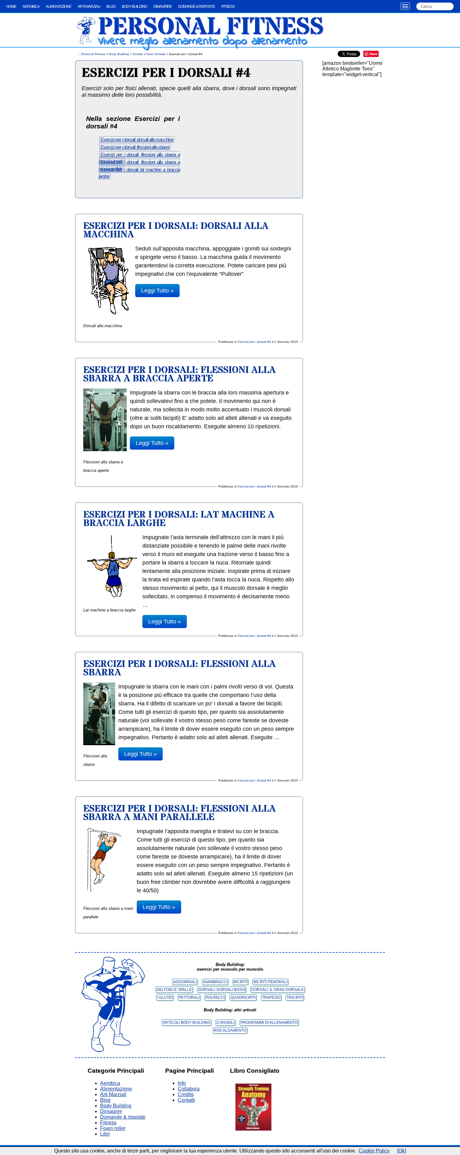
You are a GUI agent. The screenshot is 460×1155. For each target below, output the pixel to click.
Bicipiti (240, 982)
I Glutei (164, 997)
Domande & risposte (196, 6)
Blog (110, 6)
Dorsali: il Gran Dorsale (149, 54)
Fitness (228, 6)
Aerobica (31, 6)
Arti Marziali (89, 6)
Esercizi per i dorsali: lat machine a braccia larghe (178, 519)
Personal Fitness (211, 27)
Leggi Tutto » (157, 290)
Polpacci (215, 997)
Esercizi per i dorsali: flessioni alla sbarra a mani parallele (179, 813)
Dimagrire (162, 6)
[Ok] (401, 1150)
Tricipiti (295, 997)
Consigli (225, 1022)
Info (182, 1083)
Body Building (134, 6)
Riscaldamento (230, 1030)
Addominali (185, 982)
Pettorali (189, 997)
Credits (186, 1094)
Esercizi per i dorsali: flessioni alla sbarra (134, 147)
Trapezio (271, 997)
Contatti (186, 1100)
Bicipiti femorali (270, 982)
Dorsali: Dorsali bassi (221, 989)
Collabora (189, 1088)
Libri (105, 1134)
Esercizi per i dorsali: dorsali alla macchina (136, 139)
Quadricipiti (243, 997)
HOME (11, 6)
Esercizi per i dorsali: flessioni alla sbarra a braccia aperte (179, 374)
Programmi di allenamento (269, 1022)
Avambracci (215, 982)
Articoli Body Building (186, 1022)
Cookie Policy (374, 1150)
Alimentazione (58, 6)
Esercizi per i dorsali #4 (254, 341)
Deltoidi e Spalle (174, 989)
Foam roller (112, 1128)
